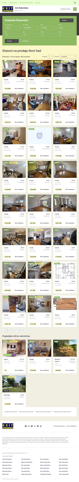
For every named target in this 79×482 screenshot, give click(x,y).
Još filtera (66, 20)
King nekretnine (6, 471)
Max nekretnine (63, 468)
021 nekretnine (44, 459)
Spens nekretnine (45, 465)
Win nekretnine (63, 465)
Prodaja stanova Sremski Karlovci (43, 411)
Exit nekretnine (25, 468)
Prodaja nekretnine (45, 474)
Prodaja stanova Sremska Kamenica (62, 411)
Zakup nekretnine (26, 474)
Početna (4, 2)
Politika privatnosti (59, 426)
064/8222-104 (18, 10)
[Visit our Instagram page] (29, 426)
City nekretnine (25, 459)
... (14, 330)
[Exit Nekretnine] (7, 9)
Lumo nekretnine (64, 474)
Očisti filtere (25, 41)
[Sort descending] (52, 56)
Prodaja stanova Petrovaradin (26, 411)
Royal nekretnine (7, 462)
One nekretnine (63, 471)
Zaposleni (37, 2)
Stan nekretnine (7, 468)
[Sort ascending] (49, 56)
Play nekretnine (44, 468)
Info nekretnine (63, 459)
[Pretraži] (75, 9)
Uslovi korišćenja (71, 426)
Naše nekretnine (13, 2)
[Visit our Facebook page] (26, 426)
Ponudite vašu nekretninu (26, 2)
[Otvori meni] (75, 2)
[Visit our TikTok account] (41, 426)
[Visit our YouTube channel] (32, 426)
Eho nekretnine (25, 465)
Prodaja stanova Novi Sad (11, 411)
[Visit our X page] (35, 426)
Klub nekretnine (6, 465)
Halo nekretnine (63, 462)
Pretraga (12, 41)
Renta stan (5, 474)
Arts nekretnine (44, 471)
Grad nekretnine (7, 459)
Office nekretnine (45, 462)
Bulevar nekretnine (26, 462)
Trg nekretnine (25, 471)
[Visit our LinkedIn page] (38, 426)
